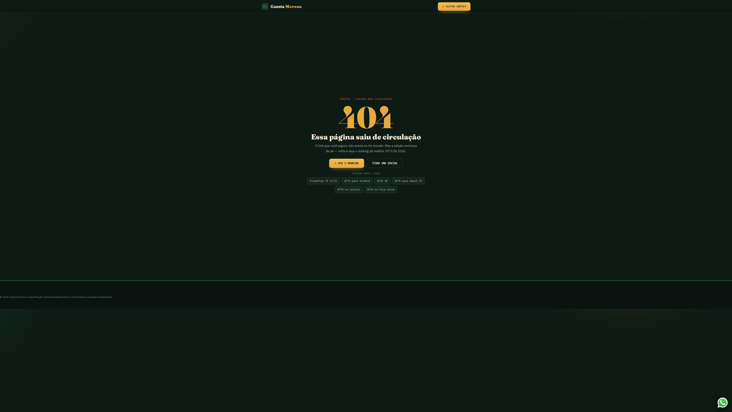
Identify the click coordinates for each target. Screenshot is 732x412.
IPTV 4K (382, 180)
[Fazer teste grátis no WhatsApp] (723, 403)
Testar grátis (455, 6)
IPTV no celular (348, 189)
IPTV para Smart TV (408, 180)
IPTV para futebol (357, 180)
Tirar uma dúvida (384, 163)
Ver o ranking (348, 163)
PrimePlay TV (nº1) (323, 180)
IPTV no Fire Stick (381, 189)
